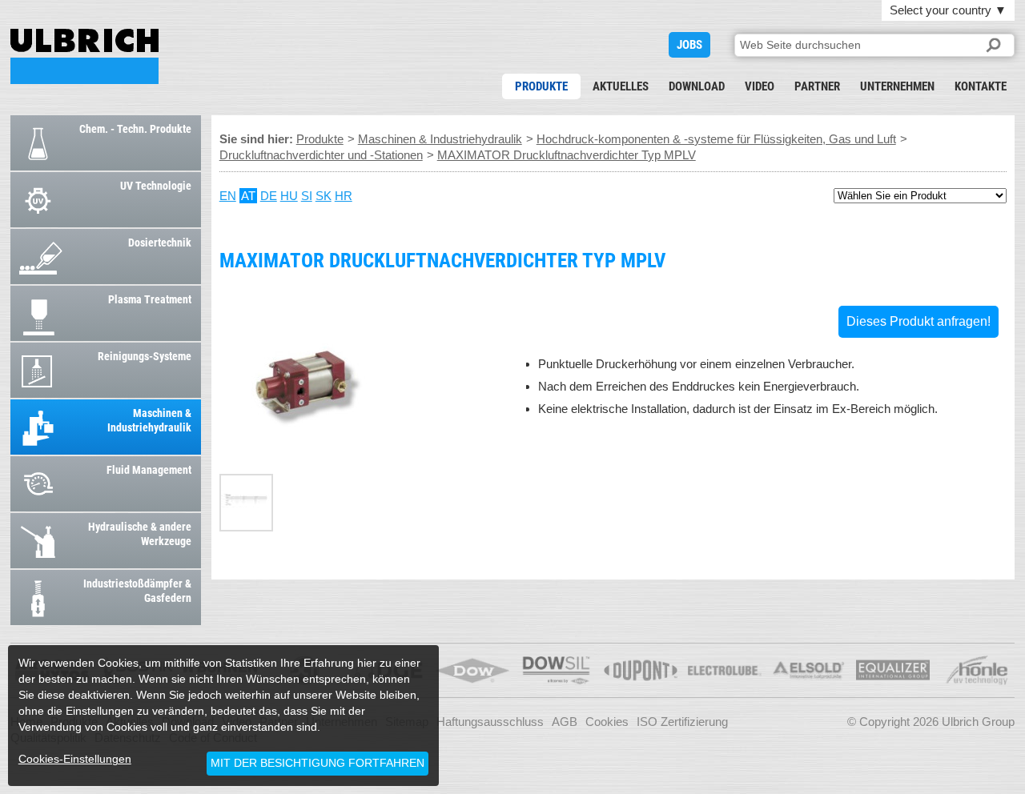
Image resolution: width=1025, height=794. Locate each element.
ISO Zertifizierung (682, 721)
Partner (817, 86)
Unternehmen (897, 86)
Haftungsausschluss (490, 721)
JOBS (689, 45)
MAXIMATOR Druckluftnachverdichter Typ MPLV (84, 56)
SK (324, 196)
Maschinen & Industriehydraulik (440, 139)
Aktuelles (621, 86)
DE (268, 196)
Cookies (607, 721)
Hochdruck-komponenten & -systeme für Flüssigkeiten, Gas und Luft (716, 139)
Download (697, 86)
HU (289, 196)
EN (227, 196)
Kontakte (981, 86)
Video (759, 86)
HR (343, 196)
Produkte (541, 86)
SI (306, 196)
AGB (564, 721)
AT (248, 196)
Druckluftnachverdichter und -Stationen (321, 155)
